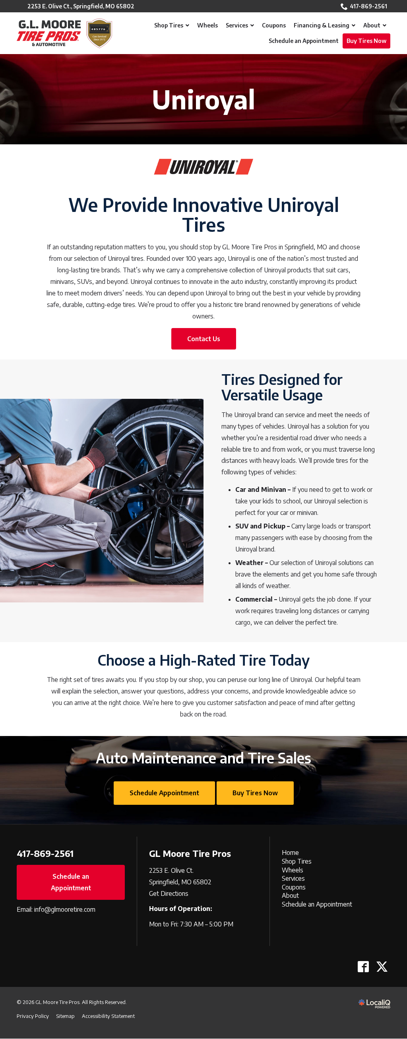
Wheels (292, 870)
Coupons (294, 887)
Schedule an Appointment (71, 882)
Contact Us (203, 339)
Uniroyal (203, 99)
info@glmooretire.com (64, 909)
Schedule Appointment (164, 793)
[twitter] (381, 966)
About (290, 895)
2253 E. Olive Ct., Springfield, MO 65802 (80, 6)
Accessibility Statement (108, 1016)
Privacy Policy (33, 1016)
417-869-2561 (368, 6)
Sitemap (65, 1016)
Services (293, 878)
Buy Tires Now (255, 793)
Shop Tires (297, 861)
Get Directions (168, 893)
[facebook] (363, 966)
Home (290, 852)
